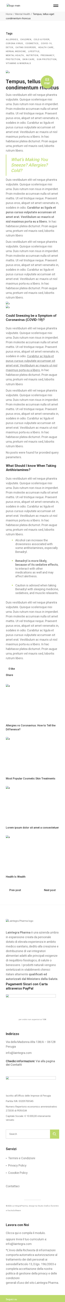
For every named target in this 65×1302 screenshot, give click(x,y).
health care (46, 47)
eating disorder (26, 47)
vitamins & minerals (18, 63)
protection (13, 59)
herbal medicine (16, 51)
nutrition (32, 55)
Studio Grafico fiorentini (48, 1206)
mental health (15, 55)
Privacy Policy (17, 1165)
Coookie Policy (18, 1172)
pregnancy (47, 55)
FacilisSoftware (14, 1210)
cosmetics (32, 43)
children (25, 39)
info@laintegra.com (19, 1053)
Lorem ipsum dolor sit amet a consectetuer (32, 827)
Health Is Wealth (16, 876)
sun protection (46, 59)
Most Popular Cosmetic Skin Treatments (30, 778)
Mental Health (22, 14)
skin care (28, 59)
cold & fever (42, 39)
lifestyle (34, 51)
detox (9, 47)
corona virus (14, 43)
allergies (12, 39)
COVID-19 (46, 43)
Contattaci (13, 1186)
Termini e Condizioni (21, 1158)
